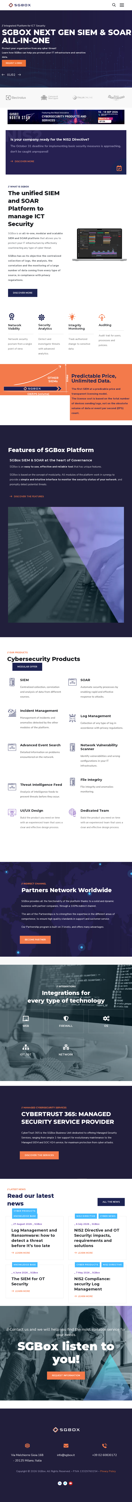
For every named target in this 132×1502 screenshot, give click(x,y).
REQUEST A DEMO (14, 63)
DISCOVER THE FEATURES (28, 496)
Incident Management (39, 711)
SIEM (24, 680)
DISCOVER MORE (24, 161)
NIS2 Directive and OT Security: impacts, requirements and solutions (96, 1238)
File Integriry (91, 780)
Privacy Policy (108, 1471)
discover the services (39, 1155)
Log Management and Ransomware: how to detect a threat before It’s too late (34, 1238)
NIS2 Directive (85, 1216)
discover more (22, 292)
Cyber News (108, 1216)
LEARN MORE (22, 1252)
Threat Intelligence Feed (41, 785)
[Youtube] (71, 1483)
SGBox (38, 1224)
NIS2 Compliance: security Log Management (92, 1283)
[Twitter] (65, 1483)
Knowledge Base (25, 1216)
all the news (111, 1201)
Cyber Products (24, 1211)
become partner (35, 939)
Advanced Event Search (40, 745)
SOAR (85, 680)
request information (66, 1375)
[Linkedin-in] (60, 1483)
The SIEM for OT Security (28, 1281)
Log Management (95, 716)
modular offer (27, 666)
